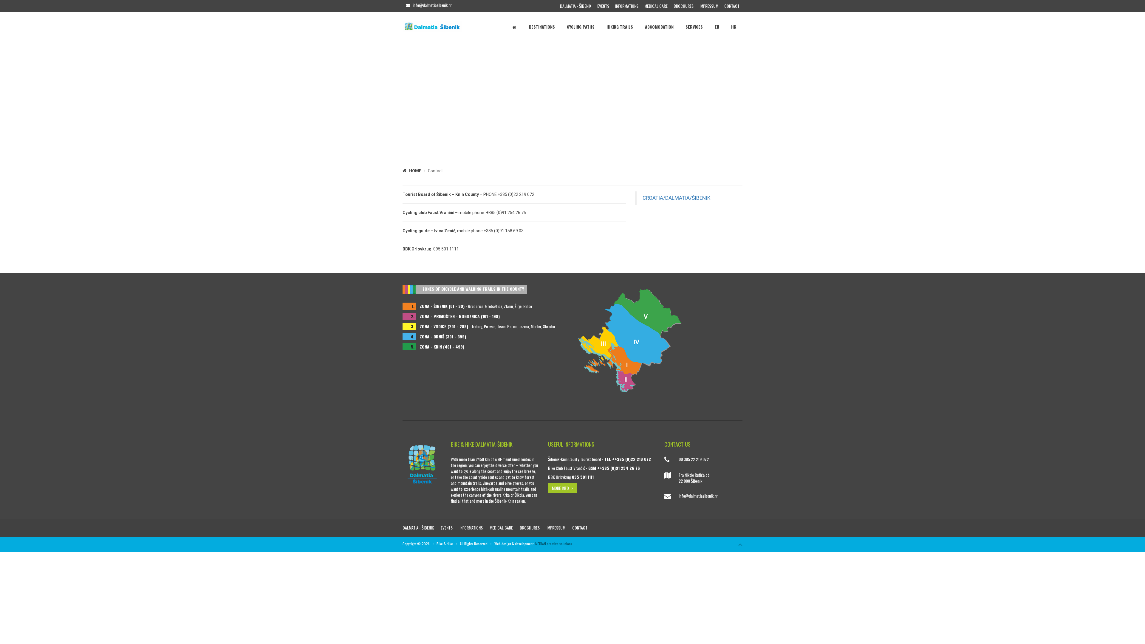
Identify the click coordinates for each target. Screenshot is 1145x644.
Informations (626, 6)
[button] (5, 95)
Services (694, 27)
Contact (731, 6)
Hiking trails (619, 27)
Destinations (542, 27)
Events (603, 6)
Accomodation (659, 27)
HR (733, 27)
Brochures (684, 6)
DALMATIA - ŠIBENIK (575, 6)
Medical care (656, 6)
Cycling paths (581, 27)
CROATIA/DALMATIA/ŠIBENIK (676, 198)
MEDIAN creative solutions (553, 543)
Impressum (709, 6)
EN (717, 27)
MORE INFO (562, 488)
